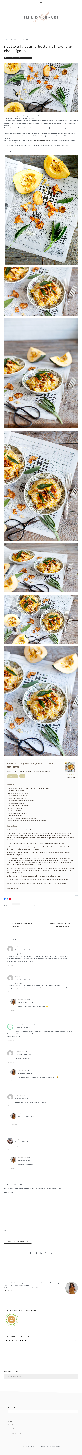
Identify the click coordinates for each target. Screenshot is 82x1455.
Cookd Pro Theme (42, 1446)
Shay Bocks (56, 1446)
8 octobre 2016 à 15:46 (22, 1142)
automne (10, 905)
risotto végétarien (33, 905)
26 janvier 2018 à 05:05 (22, 950)
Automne (26, 39)
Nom (6, 1213)
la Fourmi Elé (19, 1095)
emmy (17, 1139)
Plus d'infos (8, 1290)
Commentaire (9, 1192)
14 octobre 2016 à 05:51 (23, 1027)
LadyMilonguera (20, 1051)
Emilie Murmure (41, 17)
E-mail (6, 1222)
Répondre (11, 965)
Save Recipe (12, 776)
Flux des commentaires (15, 1431)
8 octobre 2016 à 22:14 (22, 1098)
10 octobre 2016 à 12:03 (26, 1073)
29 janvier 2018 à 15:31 (26, 1002)
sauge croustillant (44, 905)
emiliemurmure (23, 999)
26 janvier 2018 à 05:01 (22, 979)
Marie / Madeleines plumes (24, 1025)
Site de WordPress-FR (14, 1434)
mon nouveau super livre (42, 140)
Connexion (11, 1425)
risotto (26, 905)
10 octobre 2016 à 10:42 (23, 1054)
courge (21, 905)
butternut (16, 905)
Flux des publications (14, 1428)
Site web (7, 1231)
